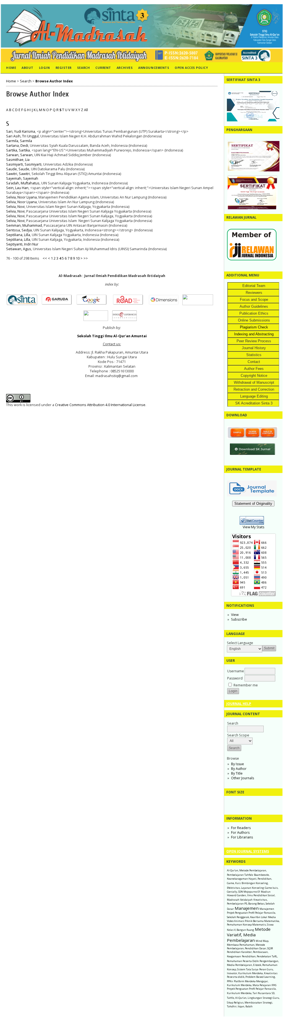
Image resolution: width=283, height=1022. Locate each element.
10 (78, 258)
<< (45, 258)
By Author (239, 768)
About (27, 68)
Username (235, 671)
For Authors (240, 832)
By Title (237, 773)
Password (235, 678)
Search (83, 68)
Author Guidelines (254, 306)
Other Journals (242, 778)
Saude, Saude (17, 169)
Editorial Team (253, 286)
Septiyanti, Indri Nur (22, 244)
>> (85, 258)
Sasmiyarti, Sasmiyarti (23, 164)
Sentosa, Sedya (19, 230)
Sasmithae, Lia (18, 159)
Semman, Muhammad (24, 225)
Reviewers (254, 293)
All (86, 110)
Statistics (253, 355)
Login (44, 68)
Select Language (240, 643)
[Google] (93, 304)
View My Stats (253, 527)
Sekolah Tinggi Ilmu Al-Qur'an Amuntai (112, 336)
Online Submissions (254, 320)
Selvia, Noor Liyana (21, 197)
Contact (254, 362)
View (235, 614)
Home (11, 68)
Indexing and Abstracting (254, 334)
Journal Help (238, 703)
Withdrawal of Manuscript (254, 382)
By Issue (237, 764)
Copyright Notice (254, 375)
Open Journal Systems (247, 851)
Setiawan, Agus (18, 249)
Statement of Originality (253, 503)
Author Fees (254, 369)
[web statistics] (253, 523)
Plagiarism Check (254, 327)
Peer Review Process (254, 341)
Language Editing (254, 396)
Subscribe (239, 619)
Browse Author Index (54, 81)
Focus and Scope (254, 299)
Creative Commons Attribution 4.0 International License (100, 404)
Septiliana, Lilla (18, 234)
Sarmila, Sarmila (19, 140)
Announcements (153, 68)
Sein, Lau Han (17, 187)
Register (64, 68)
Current (103, 68)
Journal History (254, 348)
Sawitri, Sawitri (18, 173)
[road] (130, 304)
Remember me (246, 685)
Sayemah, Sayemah (22, 178)
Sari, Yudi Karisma (20, 131)
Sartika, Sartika (18, 150)
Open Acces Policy (191, 68)
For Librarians (242, 837)
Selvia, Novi (15, 206)
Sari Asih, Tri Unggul (22, 136)
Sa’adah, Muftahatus (23, 183)
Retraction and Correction (254, 389)
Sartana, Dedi (17, 145)
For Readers (241, 827)
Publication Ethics (253, 313)
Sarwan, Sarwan (19, 155)
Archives (125, 68)
